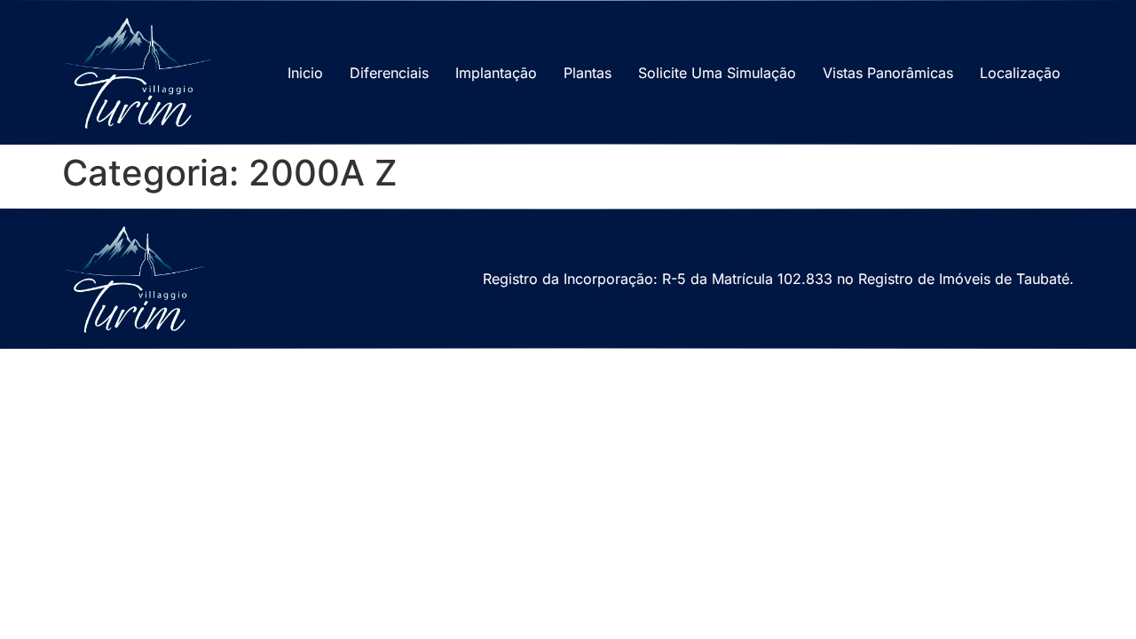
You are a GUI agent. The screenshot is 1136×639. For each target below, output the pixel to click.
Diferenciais (389, 73)
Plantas (587, 73)
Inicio (305, 73)
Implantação (496, 73)
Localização (1020, 73)
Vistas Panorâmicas (888, 73)
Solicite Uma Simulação (717, 73)
